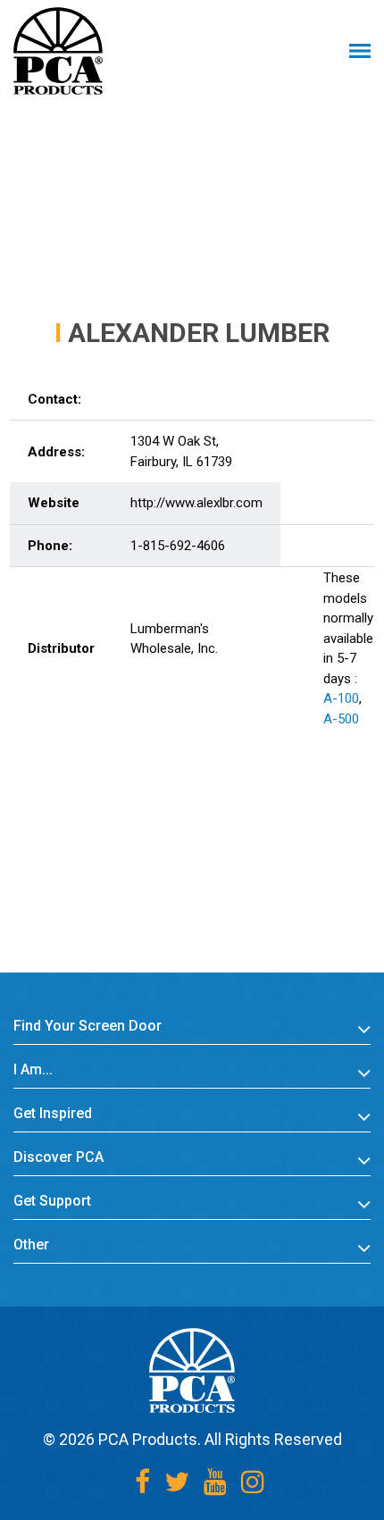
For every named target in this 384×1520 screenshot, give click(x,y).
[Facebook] (142, 1482)
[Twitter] (176, 1482)
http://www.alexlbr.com (196, 503)
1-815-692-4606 (177, 546)
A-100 (341, 698)
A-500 (341, 719)
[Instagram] (252, 1482)
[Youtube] (215, 1482)
